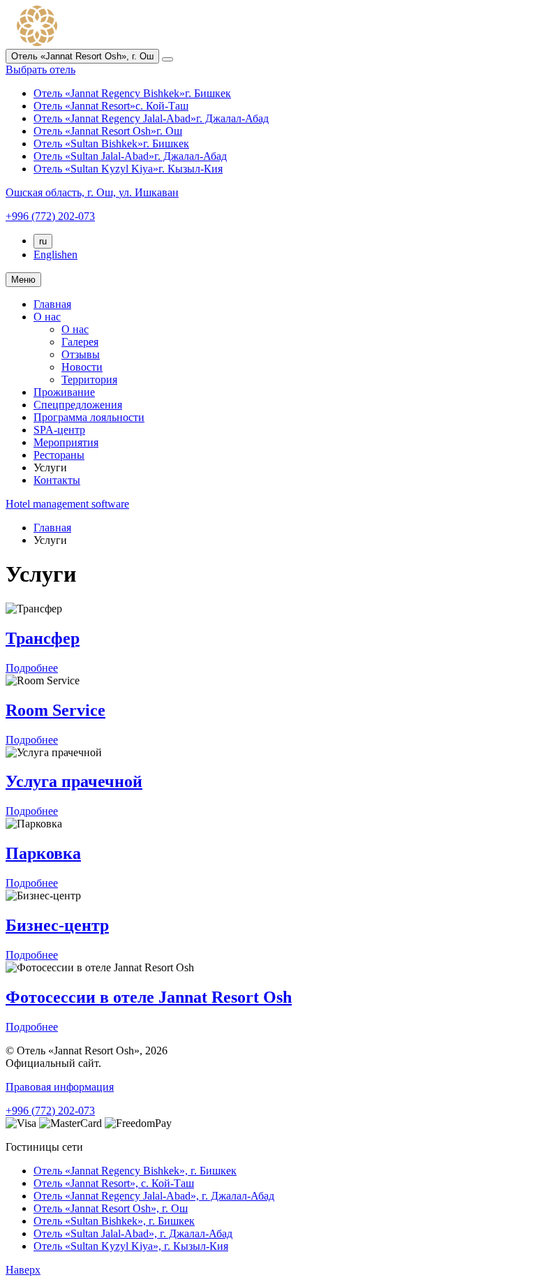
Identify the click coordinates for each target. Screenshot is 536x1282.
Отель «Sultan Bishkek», (114, 1221)
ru (43, 241)
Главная (52, 304)
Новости (82, 367)
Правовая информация (60, 1087)
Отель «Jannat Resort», (114, 1183)
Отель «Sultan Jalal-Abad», (133, 1233)
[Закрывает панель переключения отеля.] (167, 59)
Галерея (79, 342)
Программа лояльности (89, 417)
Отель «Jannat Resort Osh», (111, 1208)
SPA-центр (59, 430)
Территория (89, 379)
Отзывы (80, 354)
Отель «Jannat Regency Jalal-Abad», (154, 1196)
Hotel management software (67, 504)
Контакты (57, 480)
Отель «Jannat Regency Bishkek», (135, 1171)
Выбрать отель (40, 69)
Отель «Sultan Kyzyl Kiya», (131, 1246)
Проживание (64, 392)
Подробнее (32, 668)
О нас (47, 317)
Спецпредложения (78, 405)
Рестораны (59, 455)
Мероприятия (66, 442)
